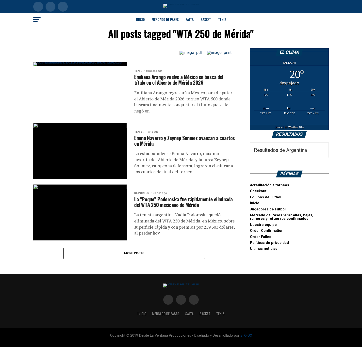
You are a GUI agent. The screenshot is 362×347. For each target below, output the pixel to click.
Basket (205, 19)
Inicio (140, 19)
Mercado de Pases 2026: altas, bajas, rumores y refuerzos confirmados (281, 217)
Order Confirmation (266, 231)
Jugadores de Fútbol (268, 209)
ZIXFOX (246, 335)
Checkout (258, 191)
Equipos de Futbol (265, 197)
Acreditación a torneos (269, 185)
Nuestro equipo (263, 225)
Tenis (222, 19)
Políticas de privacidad (269, 243)
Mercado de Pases (165, 19)
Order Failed (260, 237)
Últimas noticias (263, 249)
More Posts (134, 253)
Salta (189, 19)
